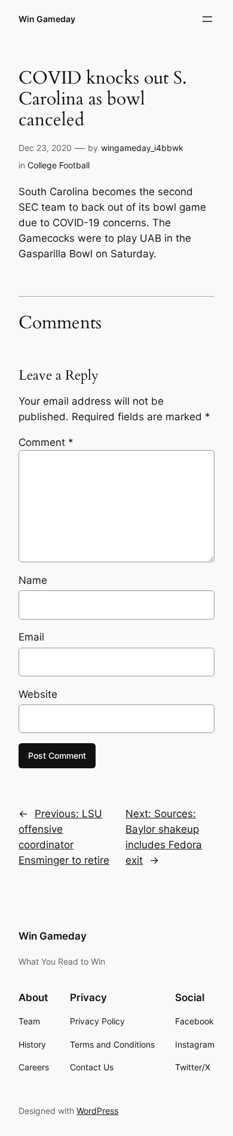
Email (31, 637)
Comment (46, 442)
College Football (58, 165)
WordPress (97, 1111)
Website (38, 694)
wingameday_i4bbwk (142, 148)
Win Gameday (47, 19)
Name (33, 580)
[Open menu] (207, 19)
